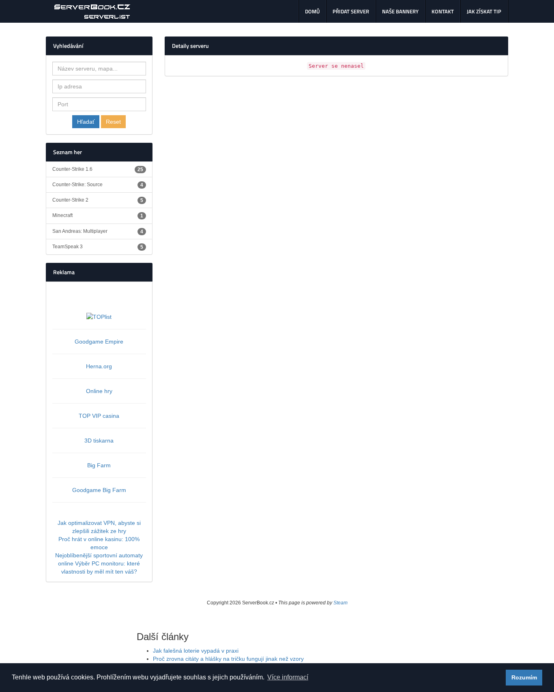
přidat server (351, 11)
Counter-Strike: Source (97, 185)
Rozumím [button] (524, 677)
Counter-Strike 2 (97, 200)
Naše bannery (400, 11)
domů (312, 11)
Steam (340, 603)
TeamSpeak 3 (97, 247)
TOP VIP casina (99, 416)
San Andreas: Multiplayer (97, 231)
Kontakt (443, 11)
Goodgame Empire (99, 341)
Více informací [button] (287, 677)
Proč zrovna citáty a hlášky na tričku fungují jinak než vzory (228, 658)
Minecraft (97, 216)
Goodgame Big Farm (99, 490)
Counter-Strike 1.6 (97, 169)
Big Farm (99, 465)
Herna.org (99, 366)
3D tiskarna (99, 440)
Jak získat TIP (484, 11)
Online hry (99, 391)
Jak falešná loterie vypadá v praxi (195, 650)
